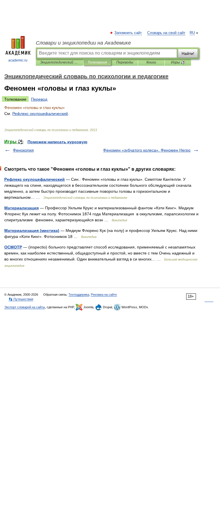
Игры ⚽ (178, 62)
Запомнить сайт (128, 33)
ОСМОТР (13, 247)
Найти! (188, 53)
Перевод (39, 99)
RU (192, 33)
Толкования (97, 62)
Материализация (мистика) (31, 230)
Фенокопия (23, 150)
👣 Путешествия (21, 299)
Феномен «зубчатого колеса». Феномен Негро (146, 150)
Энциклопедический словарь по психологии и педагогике (59, 62)
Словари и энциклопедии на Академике (83, 43)
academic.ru (18, 60)
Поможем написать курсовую (57, 142)
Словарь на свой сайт (166, 33)
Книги (151, 62)
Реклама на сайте (104, 294)
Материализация (21, 208)
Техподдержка (78, 294)
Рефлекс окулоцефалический (34, 179)
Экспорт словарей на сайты (24, 307)
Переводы (124, 62)
